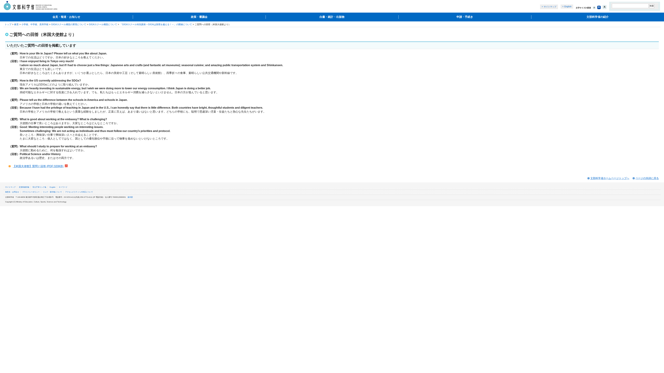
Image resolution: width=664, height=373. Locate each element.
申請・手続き (464, 16)
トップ (8, 24)
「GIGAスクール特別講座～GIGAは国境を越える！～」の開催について (156, 24)
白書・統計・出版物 (332, 16)
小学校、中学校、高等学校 (34, 24)
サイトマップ (550, 7)
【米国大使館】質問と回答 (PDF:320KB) (38, 166)
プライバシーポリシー (31, 192)
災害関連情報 (24, 187)
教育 (16, 24)
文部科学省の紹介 (598, 16)
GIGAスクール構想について (103, 24)
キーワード (63, 187)
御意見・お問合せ (12, 192)
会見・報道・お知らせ (66, 16)
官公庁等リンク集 (39, 187)
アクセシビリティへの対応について (79, 192)
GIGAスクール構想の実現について (68, 24)
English (567, 6)
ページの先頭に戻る (647, 178)
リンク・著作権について (52, 192)
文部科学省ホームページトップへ (609, 178)
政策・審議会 (199, 16)
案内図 (130, 197)
